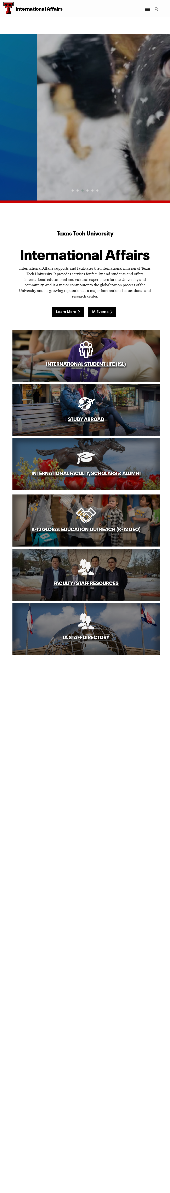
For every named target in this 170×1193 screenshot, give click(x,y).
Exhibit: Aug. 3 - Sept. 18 (85, 163)
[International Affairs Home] (7, 8)
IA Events (100, 312)
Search (157, 7)
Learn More (66, 312)
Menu (147, 7)
